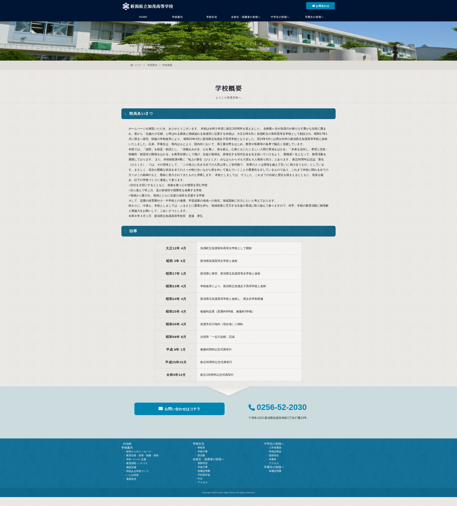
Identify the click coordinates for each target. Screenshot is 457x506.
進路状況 (131, 478)
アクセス (203, 482)
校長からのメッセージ (138, 451)
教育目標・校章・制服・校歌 (142, 455)
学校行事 (203, 451)
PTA (200, 478)
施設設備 (131, 467)
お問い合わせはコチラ (182, 409)
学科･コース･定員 (136, 459)
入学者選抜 (275, 447)
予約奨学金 (204, 474)
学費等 (272, 459)
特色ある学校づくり (137, 471)
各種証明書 (204, 470)
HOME (143, 17)
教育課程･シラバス (136, 463)
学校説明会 (275, 451)
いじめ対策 (132, 475)
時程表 (201, 447)
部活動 (201, 455)
